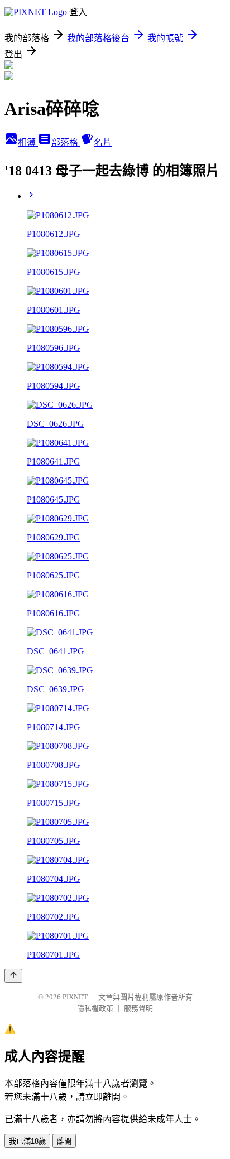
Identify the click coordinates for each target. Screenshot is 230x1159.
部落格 (65, 142)
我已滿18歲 (27, 1141)
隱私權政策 (95, 1008)
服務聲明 (138, 1008)
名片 (103, 142)
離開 (64, 1141)
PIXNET (75, 997)
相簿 (28, 142)
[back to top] (13, 976)
